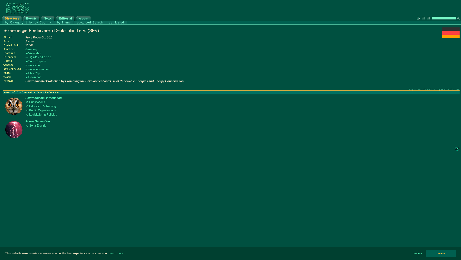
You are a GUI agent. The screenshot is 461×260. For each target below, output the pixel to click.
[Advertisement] (433, 64)
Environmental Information (43, 97)
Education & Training (42, 106)
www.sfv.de (32, 65)
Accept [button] (441, 253)
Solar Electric (37, 125)
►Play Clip (32, 73)
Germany (31, 49)
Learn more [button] (116, 253)
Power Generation (37, 121)
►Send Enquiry (35, 61)
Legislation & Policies (43, 114)
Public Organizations (42, 110)
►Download (33, 77)
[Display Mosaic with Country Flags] (451, 37)
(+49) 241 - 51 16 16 (38, 57)
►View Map (33, 53)
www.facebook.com (37, 69)
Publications (37, 102)
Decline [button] (417, 253)
